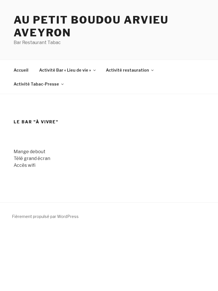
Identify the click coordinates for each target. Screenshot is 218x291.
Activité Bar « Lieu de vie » (65, 70)
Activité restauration (127, 70)
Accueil (21, 70)
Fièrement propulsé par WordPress (45, 216)
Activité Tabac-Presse (36, 84)
